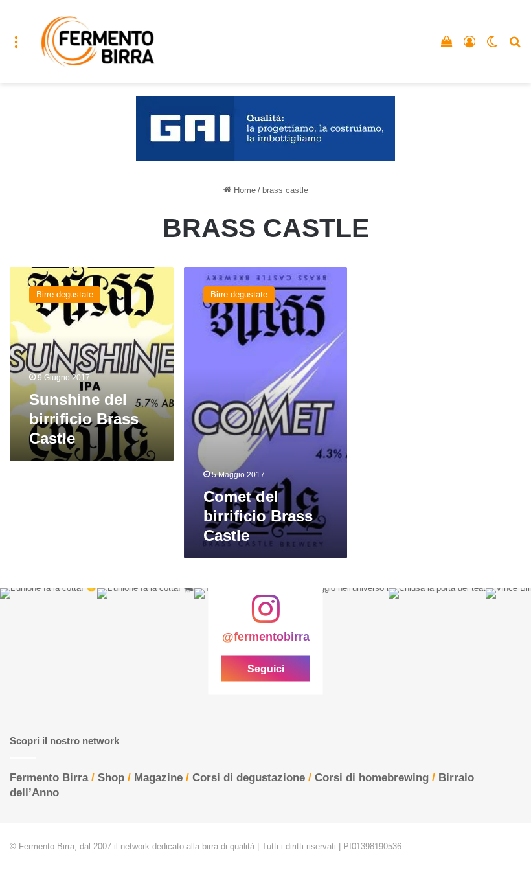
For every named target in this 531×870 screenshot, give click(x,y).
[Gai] (265, 128)
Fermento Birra (49, 778)
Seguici (265, 668)
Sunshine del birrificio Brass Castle (84, 419)
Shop (111, 778)
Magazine (158, 778)
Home (243, 190)
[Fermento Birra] (98, 41)
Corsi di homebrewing (372, 778)
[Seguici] (265, 615)
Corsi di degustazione (248, 778)
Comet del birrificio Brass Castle (258, 516)
